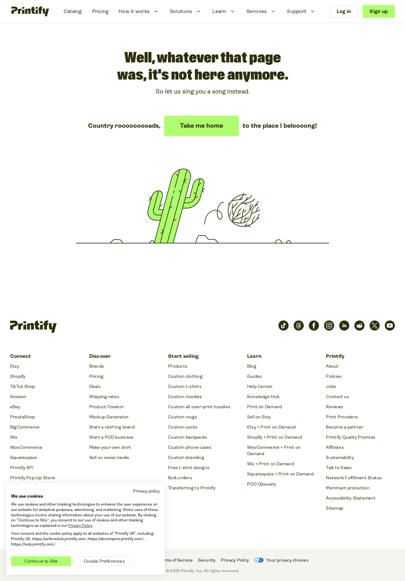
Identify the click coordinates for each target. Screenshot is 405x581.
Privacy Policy (80, 525)
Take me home (201, 125)
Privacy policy (146, 491)
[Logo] (30, 11)
